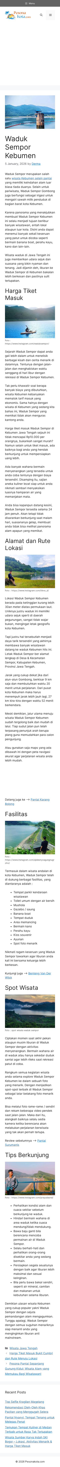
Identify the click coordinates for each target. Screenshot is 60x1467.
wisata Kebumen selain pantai (32, 178)
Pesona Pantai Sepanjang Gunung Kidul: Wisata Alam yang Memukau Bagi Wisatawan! (27, 1369)
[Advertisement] (30, 55)
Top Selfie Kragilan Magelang (24, 1401)
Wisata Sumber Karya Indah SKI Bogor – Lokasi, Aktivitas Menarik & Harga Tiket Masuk (28, 1442)
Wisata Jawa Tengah (24, 1348)
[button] (41, 15)
